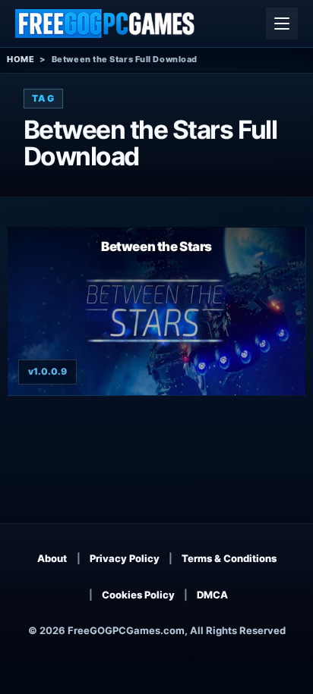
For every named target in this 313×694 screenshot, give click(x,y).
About (52, 558)
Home (20, 59)
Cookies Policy (138, 595)
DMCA (212, 595)
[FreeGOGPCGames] (105, 23)
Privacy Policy (125, 558)
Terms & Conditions (229, 558)
